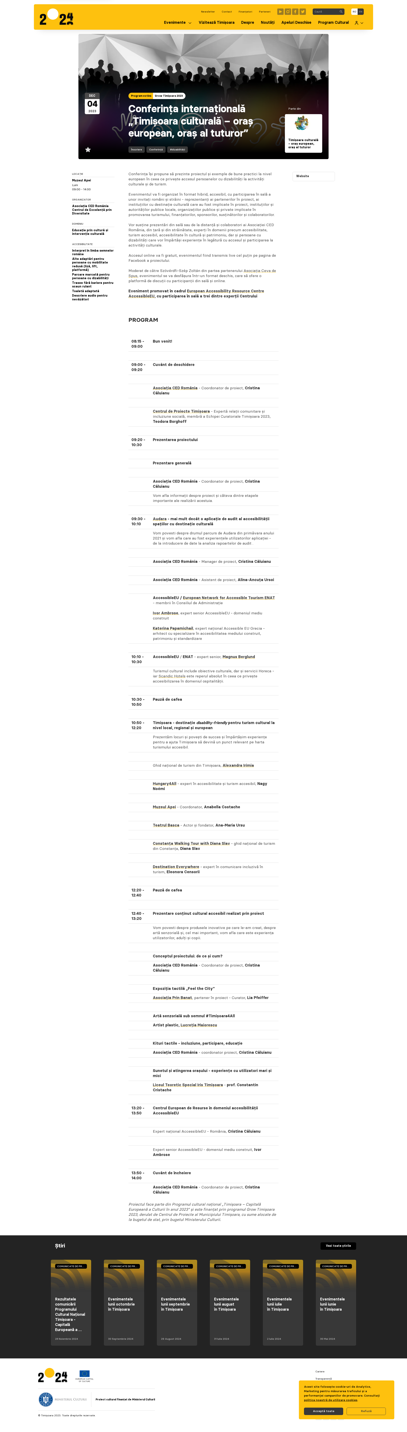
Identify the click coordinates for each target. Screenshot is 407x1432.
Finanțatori (245, 11)
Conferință (156, 149)
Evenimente (175, 23)
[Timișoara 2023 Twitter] (303, 11)
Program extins (141, 96)
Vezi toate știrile (338, 1245)
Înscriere (136, 149)
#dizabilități (177, 149)
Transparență (323, 1378)
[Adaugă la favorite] (88, 149)
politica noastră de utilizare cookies (330, 1400)
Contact (227, 11)
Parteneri (264, 11)
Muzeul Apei (81, 180)
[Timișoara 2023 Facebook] (295, 11)
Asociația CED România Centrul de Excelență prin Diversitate (92, 210)
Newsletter (208, 11)
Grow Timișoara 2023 (169, 96)
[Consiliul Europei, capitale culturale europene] (84, 1381)
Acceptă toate (323, 1411)
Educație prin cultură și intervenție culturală (90, 232)
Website (302, 176)
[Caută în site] (341, 11)
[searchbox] (325, 11)
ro (354, 11)
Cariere (320, 1371)
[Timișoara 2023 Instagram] (288, 11)
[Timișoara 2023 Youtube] (280, 11)
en (360, 11)
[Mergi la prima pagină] (58, 17)
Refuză (366, 1411)
